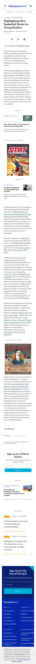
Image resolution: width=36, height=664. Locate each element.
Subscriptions (8, 633)
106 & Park (26, 238)
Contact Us (25, 607)
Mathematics (8, 185)
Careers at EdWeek (10, 624)
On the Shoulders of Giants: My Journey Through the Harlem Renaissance (17, 320)
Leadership (10, 12)
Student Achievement (13, 17)
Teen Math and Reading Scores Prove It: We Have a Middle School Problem (14, 492)
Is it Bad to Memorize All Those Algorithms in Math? (11, 189)
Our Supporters (9, 620)
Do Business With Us (28, 629)
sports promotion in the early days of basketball (14, 332)
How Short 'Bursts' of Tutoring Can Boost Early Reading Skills (16, 125)
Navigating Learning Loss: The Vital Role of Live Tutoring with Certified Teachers (15, 545)
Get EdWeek (8, 629)
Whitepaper (8, 518)
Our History (7, 614)
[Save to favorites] (18, 39)
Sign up (18, 591)
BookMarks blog (24, 46)
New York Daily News (14, 70)
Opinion (6, 487)
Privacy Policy (20, 654)
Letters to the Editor (27, 610)
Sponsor (7, 538)
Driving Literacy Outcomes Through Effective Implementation (16, 524)
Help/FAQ (24, 614)
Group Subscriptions (10, 639)
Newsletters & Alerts (10, 636)
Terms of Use (23, 660)
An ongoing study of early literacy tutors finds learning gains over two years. (16, 130)
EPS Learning (21, 531)
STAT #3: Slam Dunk (15, 250)
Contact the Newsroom (28, 620)
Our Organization (9, 610)
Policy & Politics (19, 12)
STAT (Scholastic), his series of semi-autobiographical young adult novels (17, 214)
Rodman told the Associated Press (16, 90)
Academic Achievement (20, 436)
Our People (7, 617)
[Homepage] (18, 6)
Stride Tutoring (21, 554)
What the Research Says (12, 121)
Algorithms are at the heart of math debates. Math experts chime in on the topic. (16, 196)
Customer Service (26, 617)
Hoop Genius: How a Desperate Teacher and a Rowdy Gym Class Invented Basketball (16, 386)
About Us (7, 607)
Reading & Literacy (10, 116)
